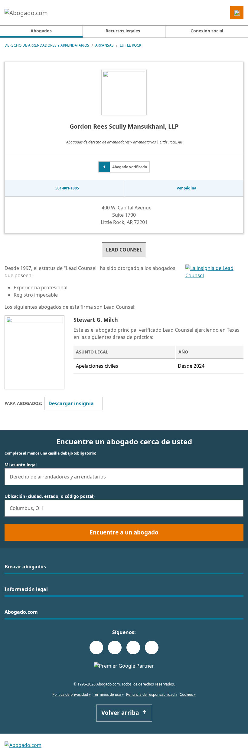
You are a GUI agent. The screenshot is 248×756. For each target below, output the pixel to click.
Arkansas (104, 45)
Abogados (56, 31)
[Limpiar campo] (236, 476)
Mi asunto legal (21, 465)
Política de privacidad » (71, 694)
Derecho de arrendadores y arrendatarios (47, 45)
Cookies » (188, 694)
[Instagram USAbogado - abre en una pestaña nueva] (115, 647)
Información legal (26, 589)
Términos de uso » (108, 694)
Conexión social (207, 31)
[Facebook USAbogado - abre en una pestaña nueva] (96, 647)
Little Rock (130, 45)
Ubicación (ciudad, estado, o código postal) (50, 496)
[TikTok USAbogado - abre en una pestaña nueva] (133, 647)
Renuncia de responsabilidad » (151, 694)
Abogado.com (21, 612)
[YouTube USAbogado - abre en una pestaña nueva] (151, 647)
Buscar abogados (25, 566)
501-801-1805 (67, 188)
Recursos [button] (123, 31)
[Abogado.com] (26, 12)
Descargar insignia (71, 403)
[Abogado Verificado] (214, 290)
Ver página (186, 188)
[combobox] (124, 476)
